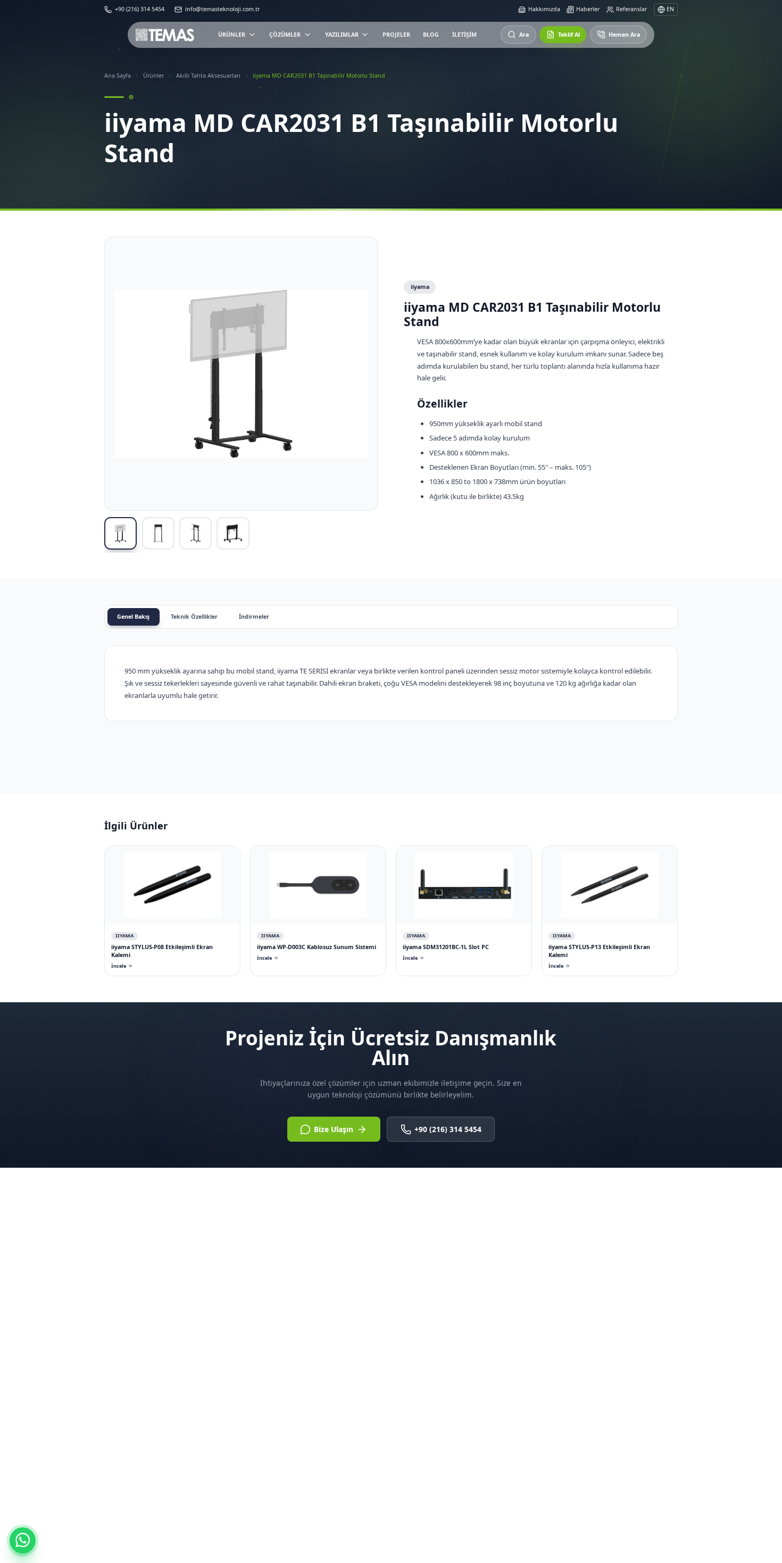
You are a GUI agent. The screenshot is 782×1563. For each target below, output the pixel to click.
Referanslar (631, 9)
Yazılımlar (342, 36)
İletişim (464, 36)
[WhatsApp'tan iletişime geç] (23, 1540)
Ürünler (231, 36)
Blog (431, 36)
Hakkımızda (544, 9)
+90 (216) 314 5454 (447, 1129)
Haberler (588, 9)
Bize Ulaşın (333, 1129)
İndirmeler (254, 616)
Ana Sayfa (117, 75)
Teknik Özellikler (194, 616)
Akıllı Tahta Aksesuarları (208, 75)
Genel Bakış (133, 616)
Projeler (396, 36)
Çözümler (285, 36)
